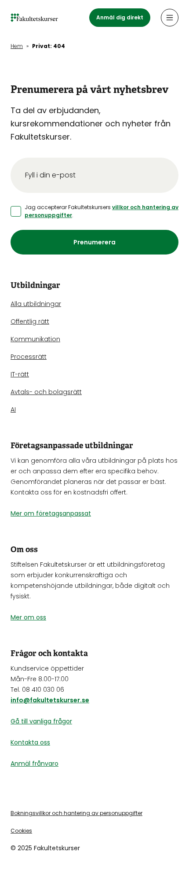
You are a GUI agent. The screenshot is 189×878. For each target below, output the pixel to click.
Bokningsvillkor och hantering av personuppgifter (76, 813)
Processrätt (29, 356)
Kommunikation (35, 339)
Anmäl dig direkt (119, 17)
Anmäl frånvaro (34, 763)
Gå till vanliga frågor (41, 721)
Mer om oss (28, 617)
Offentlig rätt (30, 321)
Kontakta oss (30, 742)
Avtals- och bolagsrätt (46, 391)
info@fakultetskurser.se (50, 700)
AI (13, 409)
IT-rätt (20, 374)
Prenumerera (94, 242)
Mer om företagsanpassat (51, 513)
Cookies (21, 830)
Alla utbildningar (36, 303)
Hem (17, 46)
